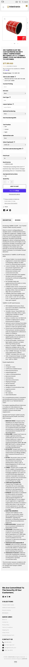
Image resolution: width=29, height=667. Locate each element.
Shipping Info (5, 630)
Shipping (5, 66)
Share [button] (6, 206)
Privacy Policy (5, 625)
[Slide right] (17, 43)
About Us (4, 619)
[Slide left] (11, 43)
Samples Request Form (8, 635)
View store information (10, 203)
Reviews (17, 220)
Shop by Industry (6, 610)
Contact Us (5, 622)
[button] (25, 2)
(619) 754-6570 (8, 650)
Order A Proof (5, 632)
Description (7, 220)
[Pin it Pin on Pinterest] (10, 211)
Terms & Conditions (7, 627)
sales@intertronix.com (10, 647)
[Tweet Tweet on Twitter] (7, 210)
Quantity (6, 179)
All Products (5, 613)
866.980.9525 (7, 642)
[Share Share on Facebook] (4, 211)
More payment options (14, 194)
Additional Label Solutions (8, 607)
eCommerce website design (12, 659)
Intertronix (11, 657)
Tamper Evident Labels (8, 605)
